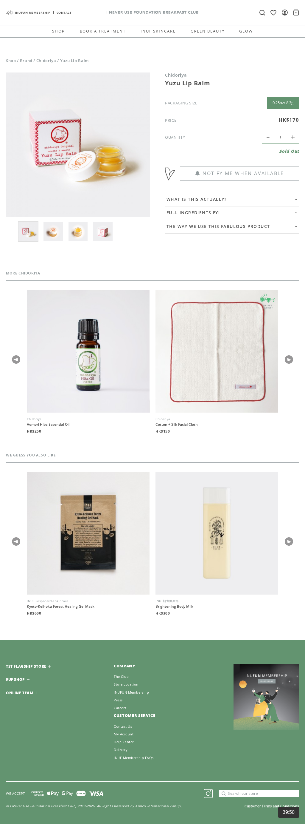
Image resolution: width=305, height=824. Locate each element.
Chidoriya (46, 60)
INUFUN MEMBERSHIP (32, 12)
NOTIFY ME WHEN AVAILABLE (243, 173)
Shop (11, 60)
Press (118, 700)
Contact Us (123, 726)
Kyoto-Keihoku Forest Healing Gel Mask (60, 606)
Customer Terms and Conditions (272, 806)
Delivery (120, 750)
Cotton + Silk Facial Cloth (176, 424)
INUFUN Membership (131, 692)
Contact (64, 12)
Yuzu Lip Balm (74, 60)
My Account (124, 734)
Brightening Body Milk (174, 606)
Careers (120, 708)
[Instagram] (208, 793)
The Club (121, 677)
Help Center (124, 742)
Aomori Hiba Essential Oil (48, 424)
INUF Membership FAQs (134, 758)
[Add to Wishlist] (172, 173)
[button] (289, 359)
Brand (26, 60)
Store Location (126, 684)
